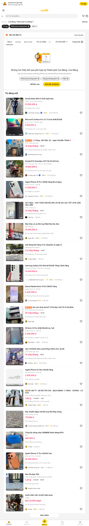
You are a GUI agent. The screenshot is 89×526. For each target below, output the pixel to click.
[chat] (87, 16)
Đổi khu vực (35, 84)
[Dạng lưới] (82, 42)
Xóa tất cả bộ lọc (52, 84)
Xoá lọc (85, 22)
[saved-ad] (83, 16)
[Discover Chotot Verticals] (3, 10)
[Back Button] (2, 16)
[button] (2, 4)
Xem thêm (44, 515)
